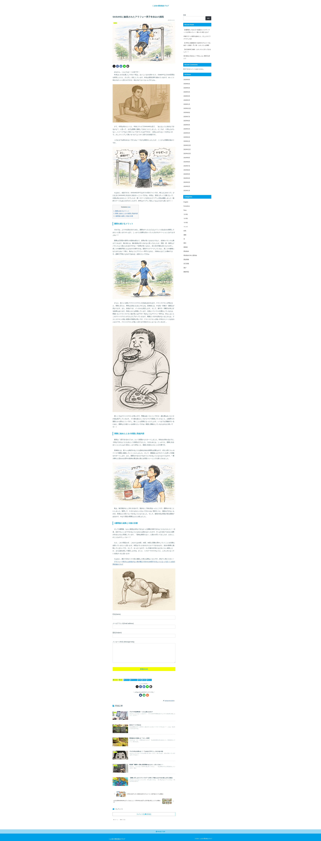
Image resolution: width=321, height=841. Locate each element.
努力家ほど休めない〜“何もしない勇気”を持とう (197, 57)
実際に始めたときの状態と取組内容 (126, 213)
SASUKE (127, 679)
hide (129, 207)
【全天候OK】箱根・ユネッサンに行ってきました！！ (197, 51)
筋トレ (149, 679)
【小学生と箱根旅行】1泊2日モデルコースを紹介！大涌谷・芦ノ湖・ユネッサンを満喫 (197, 44)
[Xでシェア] (114, 66)
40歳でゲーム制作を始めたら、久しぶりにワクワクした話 (197, 37)
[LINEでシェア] (124, 66)
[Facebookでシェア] (117, 66)
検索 (184, 15)
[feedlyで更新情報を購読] (144, 695)
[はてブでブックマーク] (120, 66)
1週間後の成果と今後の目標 (123, 216)
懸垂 (140, 679)
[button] (127, 66)
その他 (115, 679)
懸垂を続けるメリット (121, 211)
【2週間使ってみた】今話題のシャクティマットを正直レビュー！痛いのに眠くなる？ (197, 31)
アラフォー (134, 679)
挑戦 (145, 679)
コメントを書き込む (143, 814)
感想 (121, 679)
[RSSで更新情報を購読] (147, 695)
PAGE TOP (161, 831)
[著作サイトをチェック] (140, 695)
